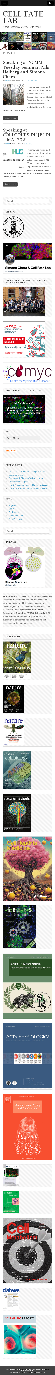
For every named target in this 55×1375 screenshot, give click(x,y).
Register (12, 505)
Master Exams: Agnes (18, 481)
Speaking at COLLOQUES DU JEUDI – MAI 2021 (26, 135)
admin (7, 81)
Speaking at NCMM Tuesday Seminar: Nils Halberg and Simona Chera (26, 69)
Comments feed (16, 515)
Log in (11, 509)
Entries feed (14, 512)
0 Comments (32, 81)
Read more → (10, 118)
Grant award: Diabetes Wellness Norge (26, 478)
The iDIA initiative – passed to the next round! (29, 485)
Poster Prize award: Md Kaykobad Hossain (28, 488)
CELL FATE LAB (23, 17)
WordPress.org (15, 519)
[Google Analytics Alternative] (11, 451)
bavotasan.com (39, 1372)
